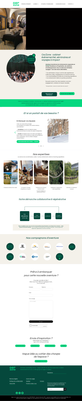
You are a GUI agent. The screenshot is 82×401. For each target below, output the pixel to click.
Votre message (32, 298)
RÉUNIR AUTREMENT (26, 4)
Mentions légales (13, 378)
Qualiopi (28, 381)
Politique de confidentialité (16, 381)
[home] (16, 4)
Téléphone (44, 287)
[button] (36, 4)
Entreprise (31, 287)
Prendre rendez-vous (31, 383)
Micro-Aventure (50, 345)
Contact (42, 381)
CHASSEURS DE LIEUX (60, 4)
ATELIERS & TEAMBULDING (47, 4)
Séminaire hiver (20, 345)
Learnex (63, 345)
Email (30, 292)
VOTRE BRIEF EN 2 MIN (41, 361)
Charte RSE (12, 383)
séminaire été (35, 345)
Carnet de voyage (30, 378)
